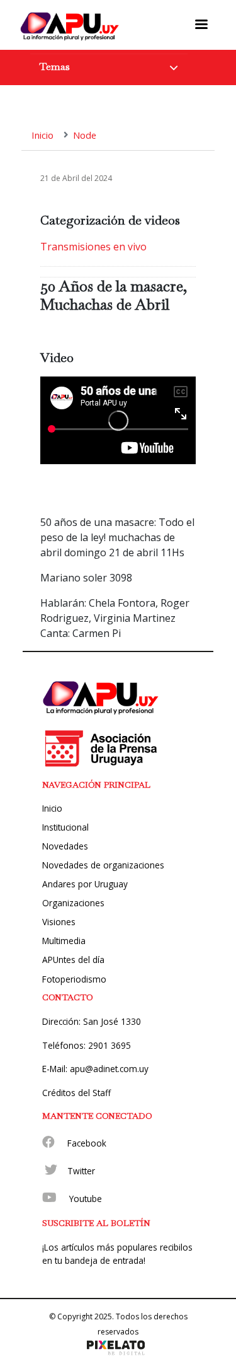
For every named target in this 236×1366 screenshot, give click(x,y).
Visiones (59, 922)
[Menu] (201, 25)
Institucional (65, 827)
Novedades (65, 846)
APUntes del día (73, 960)
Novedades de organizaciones (103, 865)
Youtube (85, 1199)
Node (84, 135)
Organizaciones (73, 903)
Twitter (81, 1171)
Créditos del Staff (76, 1093)
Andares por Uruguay (85, 884)
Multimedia (64, 941)
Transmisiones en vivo (93, 247)
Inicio (42, 135)
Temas (55, 66)
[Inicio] (70, 25)
